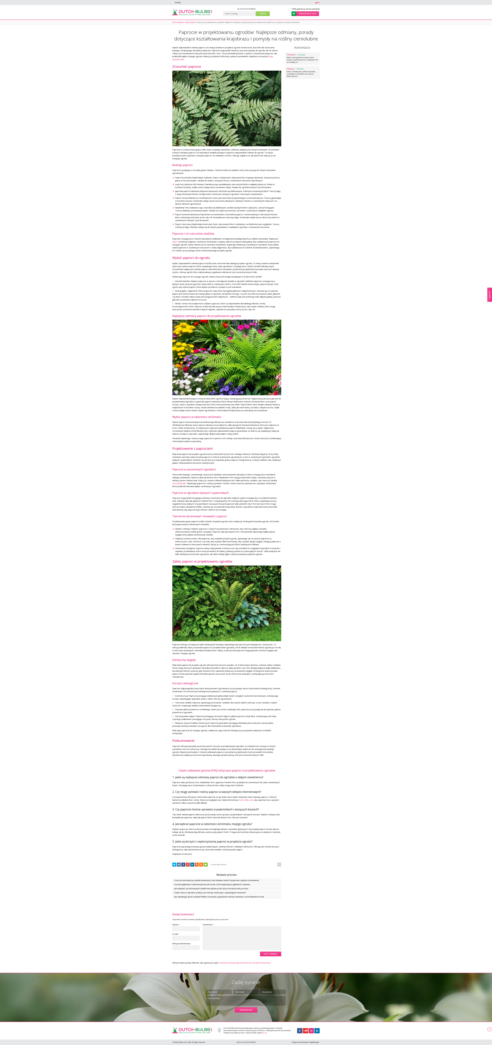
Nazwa (176, 924)
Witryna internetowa (181, 943)
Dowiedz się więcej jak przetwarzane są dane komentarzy (245, 962)
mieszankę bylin (179, 483)
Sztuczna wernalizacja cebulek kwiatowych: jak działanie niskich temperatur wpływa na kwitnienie (216, 880)
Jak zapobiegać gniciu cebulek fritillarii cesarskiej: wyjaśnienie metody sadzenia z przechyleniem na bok (219, 896)
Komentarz (208, 924)
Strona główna (178, 22)
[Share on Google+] (188, 865)
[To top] (279, 865)
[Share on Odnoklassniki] (197, 865)
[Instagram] (311, 1030)
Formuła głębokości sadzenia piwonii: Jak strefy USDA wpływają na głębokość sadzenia (212, 884)
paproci (175, 241)
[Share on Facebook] (174, 865)
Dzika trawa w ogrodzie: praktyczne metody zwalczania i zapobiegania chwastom (210, 892)
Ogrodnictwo (190, 22)
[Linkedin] (317, 1030)
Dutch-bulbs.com (246, 800)
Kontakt (178, 2)
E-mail (175, 934)
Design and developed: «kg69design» (305, 1042)
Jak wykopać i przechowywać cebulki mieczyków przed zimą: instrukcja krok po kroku (211, 888)
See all (264, 1033)
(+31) (247, 9)
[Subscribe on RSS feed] (201, 865)
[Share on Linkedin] (192, 865)
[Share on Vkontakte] (179, 865)
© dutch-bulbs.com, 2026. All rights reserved (189, 1042)
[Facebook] (299, 1030)
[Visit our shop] (206, 865)
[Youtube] (305, 1030)
